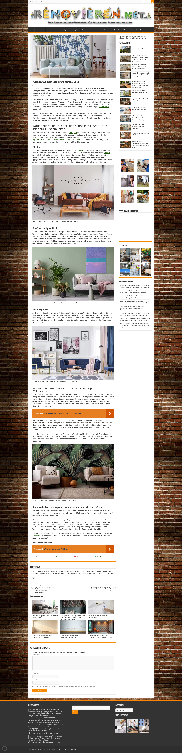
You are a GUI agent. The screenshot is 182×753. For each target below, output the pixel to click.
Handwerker (105, 30)
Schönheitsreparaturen (35, 736)
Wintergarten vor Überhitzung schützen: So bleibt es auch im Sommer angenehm (141, 49)
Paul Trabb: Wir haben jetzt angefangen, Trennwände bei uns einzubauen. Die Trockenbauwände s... (132, 308)
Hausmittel (44, 720)
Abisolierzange (31, 709)
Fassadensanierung (56, 716)
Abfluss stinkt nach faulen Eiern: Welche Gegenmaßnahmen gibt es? (101, 588)
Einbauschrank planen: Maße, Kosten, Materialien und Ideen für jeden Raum (141, 75)
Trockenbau (55, 738)
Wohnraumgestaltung (38, 742)
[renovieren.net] (91, 15)
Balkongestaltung (46, 709)
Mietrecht (52, 724)
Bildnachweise (50, 749)
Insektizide (32, 725)
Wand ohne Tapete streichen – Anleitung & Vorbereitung (42, 636)
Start (31, 29)
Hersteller (130, 30)
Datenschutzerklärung (63, 749)
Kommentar (36, 655)
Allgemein (67, 30)
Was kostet (121, 30)
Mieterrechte (42, 725)
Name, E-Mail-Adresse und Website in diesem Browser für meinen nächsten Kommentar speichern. (65, 686)
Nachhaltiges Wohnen (40, 727)
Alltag (53, 2)
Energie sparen (94, 30)
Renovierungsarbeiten (56, 728)
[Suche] (152, 1)
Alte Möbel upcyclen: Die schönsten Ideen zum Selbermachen (139, 126)
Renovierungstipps (34, 730)
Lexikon (59, 2)
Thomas (36, 85)
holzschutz (38, 722)
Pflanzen (67, 420)
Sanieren (57, 30)
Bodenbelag (32, 711)
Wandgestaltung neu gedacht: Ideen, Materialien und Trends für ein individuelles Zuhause (72, 617)
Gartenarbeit (39, 718)
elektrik (39, 711)
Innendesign (46, 722)
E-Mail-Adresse (37, 673)
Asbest (38, 709)
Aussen (49, 30)
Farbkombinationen (42, 716)
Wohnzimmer (49, 85)
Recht (114, 30)
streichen (37, 738)
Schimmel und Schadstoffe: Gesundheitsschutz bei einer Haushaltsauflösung (140, 118)
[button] (4, 748)
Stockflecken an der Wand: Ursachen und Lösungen (69, 636)
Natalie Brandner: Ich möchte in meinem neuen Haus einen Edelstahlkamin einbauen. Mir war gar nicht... (135, 325)
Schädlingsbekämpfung (43, 733)
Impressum (41, 749)
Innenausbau (39, 30)
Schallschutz (45, 730)
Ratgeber (75, 30)
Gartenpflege (49, 718)
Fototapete (73, 133)
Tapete (81, 150)
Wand (43, 85)
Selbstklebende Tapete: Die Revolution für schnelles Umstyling (100, 636)
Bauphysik (56, 709)
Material (84, 30)
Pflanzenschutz (53, 727)
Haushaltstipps (33, 720)
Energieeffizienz (43, 713)
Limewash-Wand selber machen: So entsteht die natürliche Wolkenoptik (139, 66)
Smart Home (47, 736)
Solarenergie (57, 736)
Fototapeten (36, 536)
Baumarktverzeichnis (42, 2)
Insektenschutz (56, 722)
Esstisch (107, 153)
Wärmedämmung (54, 742)
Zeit (43, 394)
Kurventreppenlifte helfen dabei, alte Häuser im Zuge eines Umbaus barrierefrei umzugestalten (45, 589)
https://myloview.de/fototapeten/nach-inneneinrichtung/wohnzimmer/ (57, 140)
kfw (37, 725)
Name (34, 680)
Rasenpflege (33, 729)
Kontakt (73, 749)
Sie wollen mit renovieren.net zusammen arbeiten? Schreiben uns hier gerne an (133, 37)
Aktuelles (31, 2)
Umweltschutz (31, 740)
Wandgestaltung (41, 740)
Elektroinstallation (48, 711)
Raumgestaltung (44, 729)
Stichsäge (31, 738)
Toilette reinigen (45, 738)
